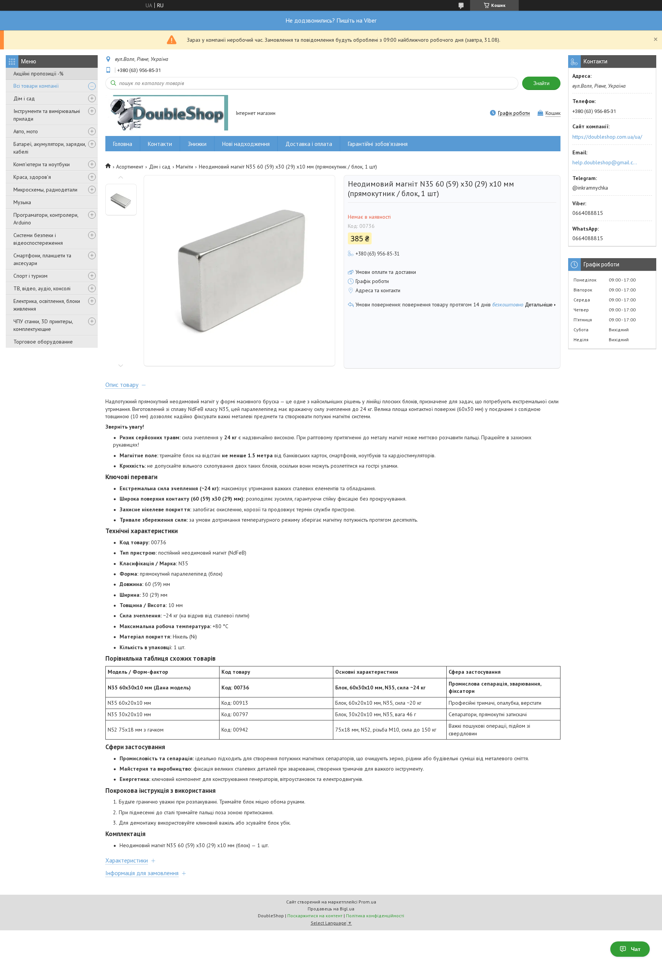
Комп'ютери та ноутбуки (41, 164)
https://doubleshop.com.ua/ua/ (607, 136)
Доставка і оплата (308, 144)
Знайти (541, 83)
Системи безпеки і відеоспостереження (38, 239)
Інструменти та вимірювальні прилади (46, 115)
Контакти (160, 144)
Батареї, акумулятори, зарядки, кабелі (49, 148)
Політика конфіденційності (375, 915)
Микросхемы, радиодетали (45, 189)
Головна (122, 144)
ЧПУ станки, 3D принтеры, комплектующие (43, 325)
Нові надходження (246, 144)
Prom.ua (367, 902)
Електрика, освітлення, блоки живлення (46, 305)
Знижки (197, 144)
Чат (636, 949)
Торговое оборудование (43, 341)
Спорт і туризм (30, 275)
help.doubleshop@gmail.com (605, 162)
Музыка (22, 202)
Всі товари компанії (36, 85)
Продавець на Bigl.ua (331, 909)
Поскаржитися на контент (314, 915)
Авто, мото (25, 131)
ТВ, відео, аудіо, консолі (41, 288)
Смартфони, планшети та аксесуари (42, 259)
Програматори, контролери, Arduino (45, 218)
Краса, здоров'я (32, 177)
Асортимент (129, 166)
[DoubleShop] (166, 113)
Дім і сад (24, 98)
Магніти (184, 166)
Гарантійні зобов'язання (378, 144)
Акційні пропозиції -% (38, 73)
